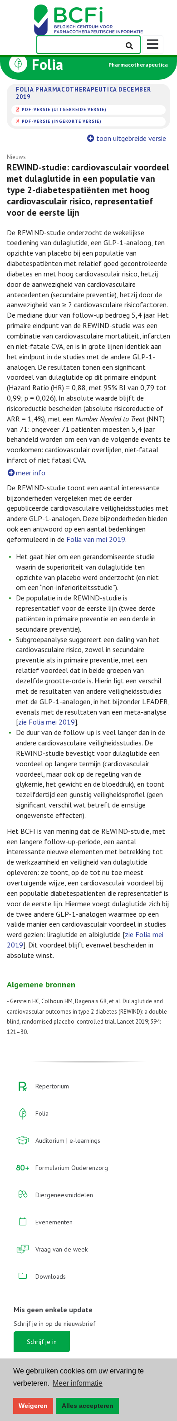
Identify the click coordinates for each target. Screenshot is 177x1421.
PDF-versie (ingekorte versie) (62, 121)
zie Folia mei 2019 (46, 721)
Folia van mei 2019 (95, 539)
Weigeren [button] (33, 1405)
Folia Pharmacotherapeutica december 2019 (83, 93)
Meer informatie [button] (78, 1383)
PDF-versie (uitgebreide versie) (64, 109)
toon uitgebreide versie (131, 138)
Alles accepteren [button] (87, 1405)
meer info (30, 472)
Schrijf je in (42, 1342)
